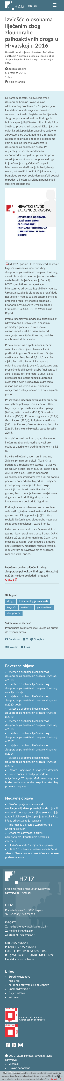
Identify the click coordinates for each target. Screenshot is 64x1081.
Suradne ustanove (19, 976)
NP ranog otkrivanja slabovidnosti (29, 985)
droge (10, 601)
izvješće (11, 607)
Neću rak (14, 980)
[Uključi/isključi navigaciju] (54, 5)
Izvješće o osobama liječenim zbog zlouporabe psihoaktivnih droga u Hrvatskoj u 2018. (31, 725)
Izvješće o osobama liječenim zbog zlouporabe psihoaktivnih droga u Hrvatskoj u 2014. (31, 749)
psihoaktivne (44, 607)
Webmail (14, 1064)
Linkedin (13, 647)
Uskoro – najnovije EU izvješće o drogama (34, 770)
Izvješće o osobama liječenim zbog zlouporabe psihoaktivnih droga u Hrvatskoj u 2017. (31, 737)
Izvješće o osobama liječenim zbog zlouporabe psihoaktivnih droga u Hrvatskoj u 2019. (31, 712)
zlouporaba (13, 613)
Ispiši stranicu (16, 82)
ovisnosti (26, 607)
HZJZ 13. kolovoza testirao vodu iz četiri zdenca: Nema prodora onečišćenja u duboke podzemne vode (32, 853)
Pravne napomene (19, 1068)
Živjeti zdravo (17, 993)
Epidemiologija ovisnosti (33, 601)
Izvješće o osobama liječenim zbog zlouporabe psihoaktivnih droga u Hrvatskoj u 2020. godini (31, 700)
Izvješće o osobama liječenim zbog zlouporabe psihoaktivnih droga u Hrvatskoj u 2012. (31, 761)
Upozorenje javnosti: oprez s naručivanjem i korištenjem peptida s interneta (27, 837)
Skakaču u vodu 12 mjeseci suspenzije (31, 845)
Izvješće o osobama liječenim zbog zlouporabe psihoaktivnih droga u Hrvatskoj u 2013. (31, 676)
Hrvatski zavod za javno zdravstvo (23, 52)
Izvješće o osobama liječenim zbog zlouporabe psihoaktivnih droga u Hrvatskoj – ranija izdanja (31, 688)
